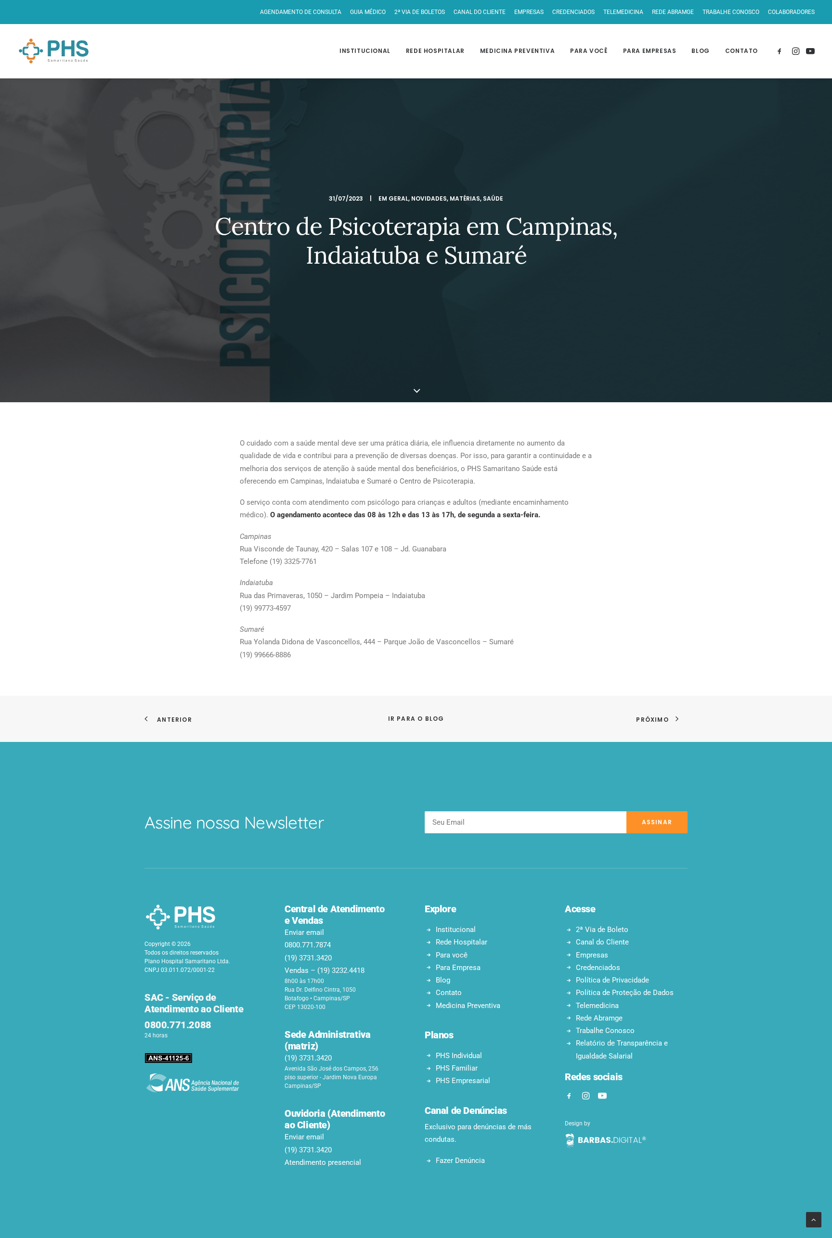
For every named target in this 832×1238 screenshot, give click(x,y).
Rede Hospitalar (461, 942)
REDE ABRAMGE (673, 12)
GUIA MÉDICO (368, 12)
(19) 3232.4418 (340, 970)
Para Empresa (458, 967)
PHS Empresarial (463, 1080)
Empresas (592, 955)
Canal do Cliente (602, 942)
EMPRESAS (529, 12)
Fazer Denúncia (460, 1160)
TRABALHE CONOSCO (730, 12)
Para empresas (649, 51)
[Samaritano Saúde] (53, 51)
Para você (588, 51)
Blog (700, 51)
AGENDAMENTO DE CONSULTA (300, 12)
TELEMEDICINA (623, 12)
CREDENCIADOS (573, 12)
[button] (781, 51)
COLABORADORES (791, 12)
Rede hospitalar (435, 51)
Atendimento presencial (323, 1162)
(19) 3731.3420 (308, 958)
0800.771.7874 (308, 945)
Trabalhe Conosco (605, 1030)
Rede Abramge (599, 1018)
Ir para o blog (416, 719)
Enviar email (304, 932)
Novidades (429, 198)
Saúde (493, 198)
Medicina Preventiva (517, 51)
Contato (741, 51)
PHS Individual (459, 1055)
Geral (398, 198)
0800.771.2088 (177, 1025)
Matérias (465, 198)
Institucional (364, 51)
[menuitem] (302, 12)
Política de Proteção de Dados (625, 992)
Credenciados (598, 967)
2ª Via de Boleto (602, 929)
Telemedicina (597, 1005)
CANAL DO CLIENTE (480, 12)
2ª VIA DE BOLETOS (419, 12)
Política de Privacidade (612, 980)
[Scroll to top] (813, 1219)
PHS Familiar (457, 1068)
